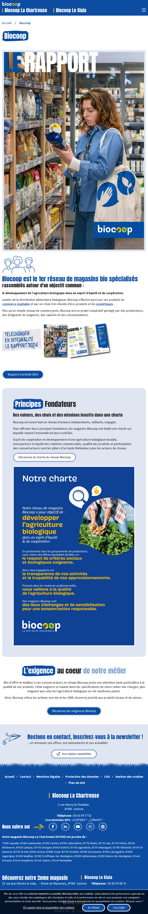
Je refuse (93, 907)
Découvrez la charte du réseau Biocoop (47, 458)
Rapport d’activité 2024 (26, 375)
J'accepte (119, 907)
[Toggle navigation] (144, 11)
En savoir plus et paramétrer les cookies (48, 907)
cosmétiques (104, 304)
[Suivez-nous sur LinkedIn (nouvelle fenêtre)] (65, 826)
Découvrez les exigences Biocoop (76, 712)
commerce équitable (16, 304)
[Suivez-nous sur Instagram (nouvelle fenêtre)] (90, 826)
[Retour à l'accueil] (16, 4)
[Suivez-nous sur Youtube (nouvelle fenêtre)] (77, 826)
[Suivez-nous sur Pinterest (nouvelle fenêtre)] (102, 826)
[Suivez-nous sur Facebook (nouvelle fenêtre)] (52, 826)
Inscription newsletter (77, 754)
